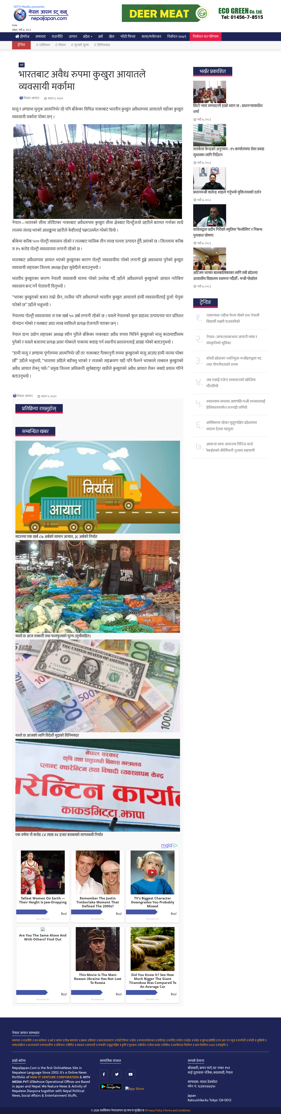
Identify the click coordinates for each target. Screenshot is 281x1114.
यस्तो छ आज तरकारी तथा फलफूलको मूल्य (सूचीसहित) (53, 636)
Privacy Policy (154, 1110)
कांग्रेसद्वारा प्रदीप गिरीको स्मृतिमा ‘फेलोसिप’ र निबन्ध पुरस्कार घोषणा (227, 232)
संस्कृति (222, 1045)
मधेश (196, 1040)
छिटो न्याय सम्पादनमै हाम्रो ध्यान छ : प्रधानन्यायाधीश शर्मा (228, 109)
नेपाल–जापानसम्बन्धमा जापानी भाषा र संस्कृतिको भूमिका (231, 340)
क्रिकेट (142, 1045)
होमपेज (24, 37)
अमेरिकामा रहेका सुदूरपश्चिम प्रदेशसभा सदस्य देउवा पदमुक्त (231, 425)
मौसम (62, 45)
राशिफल (44, 45)
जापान (73, 37)
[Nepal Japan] (41, 13)
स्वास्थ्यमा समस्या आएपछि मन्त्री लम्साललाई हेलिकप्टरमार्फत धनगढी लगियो (235, 404)
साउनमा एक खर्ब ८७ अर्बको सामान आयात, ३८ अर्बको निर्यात (56, 537)
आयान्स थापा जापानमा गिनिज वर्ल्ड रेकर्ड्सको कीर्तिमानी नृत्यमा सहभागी (230, 447)
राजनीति (57, 37)
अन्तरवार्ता (33, 1045)
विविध (166, 1045)
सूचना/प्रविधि (208, 1040)
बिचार (92, 1040)
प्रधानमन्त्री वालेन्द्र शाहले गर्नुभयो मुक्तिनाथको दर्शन (227, 192)
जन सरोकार (40, 1040)
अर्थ (100, 37)
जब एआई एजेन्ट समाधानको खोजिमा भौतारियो (231, 383)
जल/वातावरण (106, 1040)
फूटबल (133, 1045)
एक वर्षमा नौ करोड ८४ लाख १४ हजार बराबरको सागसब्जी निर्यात (59, 835)
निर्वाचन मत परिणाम (205, 37)
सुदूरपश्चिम (113, 1045)
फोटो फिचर (128, 37)
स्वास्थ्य (80, 1045)
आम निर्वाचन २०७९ (205, 1045)
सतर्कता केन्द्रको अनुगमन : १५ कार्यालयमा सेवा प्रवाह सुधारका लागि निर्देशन (228, 152)
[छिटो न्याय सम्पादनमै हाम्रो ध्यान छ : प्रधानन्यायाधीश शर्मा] (231, 92)
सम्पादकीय (47, 1045)
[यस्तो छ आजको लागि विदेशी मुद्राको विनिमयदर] (97, 685)
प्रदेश (86, 37)
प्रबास (84, 1040)
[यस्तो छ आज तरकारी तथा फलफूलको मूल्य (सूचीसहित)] (97, 586)
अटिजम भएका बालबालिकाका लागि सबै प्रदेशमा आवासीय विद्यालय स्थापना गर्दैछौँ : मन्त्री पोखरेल (225, 276)
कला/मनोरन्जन (151, 37)
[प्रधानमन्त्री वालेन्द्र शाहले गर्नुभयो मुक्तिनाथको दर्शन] (231, 178)
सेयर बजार (154, 1045)
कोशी (251, 1040)
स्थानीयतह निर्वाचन (182, 1045)
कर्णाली (242, 1040)
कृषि (124, 1045)
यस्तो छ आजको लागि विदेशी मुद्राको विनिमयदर (47, 735)
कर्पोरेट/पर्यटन (175, 1040)
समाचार (41, 37)
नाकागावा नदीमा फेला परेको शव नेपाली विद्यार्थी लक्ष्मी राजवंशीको (232, 318)
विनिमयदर (103, 45)
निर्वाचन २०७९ (176, 37)
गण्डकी (102, 1045)
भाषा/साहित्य (18, 1045)
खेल (111, 37)
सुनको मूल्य (81, 45)
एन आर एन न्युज (226, 1040)
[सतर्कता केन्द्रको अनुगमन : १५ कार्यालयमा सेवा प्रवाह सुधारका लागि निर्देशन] (231, 135)
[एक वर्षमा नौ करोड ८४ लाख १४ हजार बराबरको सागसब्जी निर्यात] (97, 785)
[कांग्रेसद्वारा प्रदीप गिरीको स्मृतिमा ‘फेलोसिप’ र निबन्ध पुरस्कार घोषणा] (231, 215)
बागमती (91, 1045)
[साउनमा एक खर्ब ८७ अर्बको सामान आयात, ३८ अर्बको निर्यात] (97, 487)
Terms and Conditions (177, 1110)
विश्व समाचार (71, 1040)
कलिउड (161, 1040)
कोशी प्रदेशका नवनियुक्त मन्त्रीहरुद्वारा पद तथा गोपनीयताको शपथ (233, 361)
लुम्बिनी (260, 1040)
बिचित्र (70, 1045)
